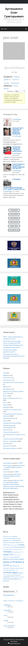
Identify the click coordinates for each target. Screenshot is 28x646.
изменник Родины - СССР (12, 570)
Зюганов (11, 540)
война (20, 549)
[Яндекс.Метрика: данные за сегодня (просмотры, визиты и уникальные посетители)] (14, 644)
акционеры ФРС (9, 547)
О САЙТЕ (20, 463)
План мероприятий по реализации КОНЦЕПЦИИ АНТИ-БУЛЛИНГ (14, 356)
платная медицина (7, 575)
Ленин (15, 540)
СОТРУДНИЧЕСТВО (14, 230)
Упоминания (14, 83)
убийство (20, 579)
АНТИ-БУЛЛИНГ (14, 214)
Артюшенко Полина (7, 536)
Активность (8, 77)
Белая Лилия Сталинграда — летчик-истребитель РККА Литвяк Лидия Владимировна (13, 343)
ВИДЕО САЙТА (14, 226)
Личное (6, 83)
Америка (6, 375)
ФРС (4, 547)
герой (21, 552)
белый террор (6, 549)
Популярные (19, 600)
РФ (22, 542)
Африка (5, 387)
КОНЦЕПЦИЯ (14, 210)
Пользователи (8, 595)
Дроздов (6, 540)
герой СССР (8, 554)
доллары (11, 559)
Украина (6, 443)
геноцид (7, 551)
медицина (20, 572)
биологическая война (14, 549)
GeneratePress (19, 639)
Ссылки (15, 79)
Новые (5, 600)
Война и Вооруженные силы (12, 398)
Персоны (6, 430)
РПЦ (21, 542)
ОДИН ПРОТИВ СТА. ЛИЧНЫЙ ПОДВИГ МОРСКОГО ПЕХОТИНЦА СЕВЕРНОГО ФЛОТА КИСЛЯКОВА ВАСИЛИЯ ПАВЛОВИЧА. (13, 484)
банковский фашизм (19, 547)
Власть (5, 396)
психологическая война (10, 579)
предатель (18, 575)
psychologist (7, 463)
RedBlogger (17, 119)
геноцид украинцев (16, 552)
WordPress (14, 641)
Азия (4, 373)
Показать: (10, 91)
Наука (5, 421)
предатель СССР (8, 577)
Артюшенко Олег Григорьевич (14, 12)
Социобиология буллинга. (11, 347)
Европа (5, 405)
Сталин (21, 545)
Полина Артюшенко (9, 432)
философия (6, 581)
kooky (5, 480)
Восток (5, 402)
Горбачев (18, 538)
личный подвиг (10, 572)
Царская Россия (8, 446)
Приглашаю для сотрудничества (14, 434)
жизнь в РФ (9, 561)
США (8, 545)
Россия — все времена (10, 441)
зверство (11, 565)
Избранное (8, 86)
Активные (11, 600)
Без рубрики (7, 389)
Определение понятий (10, 423)
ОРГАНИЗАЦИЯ (14, 218)
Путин (18, 542)
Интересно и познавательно (12, 409)
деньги (6, 559)
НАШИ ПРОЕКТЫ (14, 222)
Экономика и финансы (10, 448)
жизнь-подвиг (19, 559)
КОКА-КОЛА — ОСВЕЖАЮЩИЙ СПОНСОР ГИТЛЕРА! (14, 467)
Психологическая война (11, 439)
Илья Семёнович (9, 626)
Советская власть (14, 545)
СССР (5, 545)
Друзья (7, 79)
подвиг (12, 575)
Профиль (17, 77)
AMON (6, 620)
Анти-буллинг (7, 380)
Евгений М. (7, 610)
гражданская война (15, 557)
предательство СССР (19, 577)
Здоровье (6, 407)
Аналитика (6, 378)
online (5, 472)
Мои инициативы (9, 418)
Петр (5, 615)
